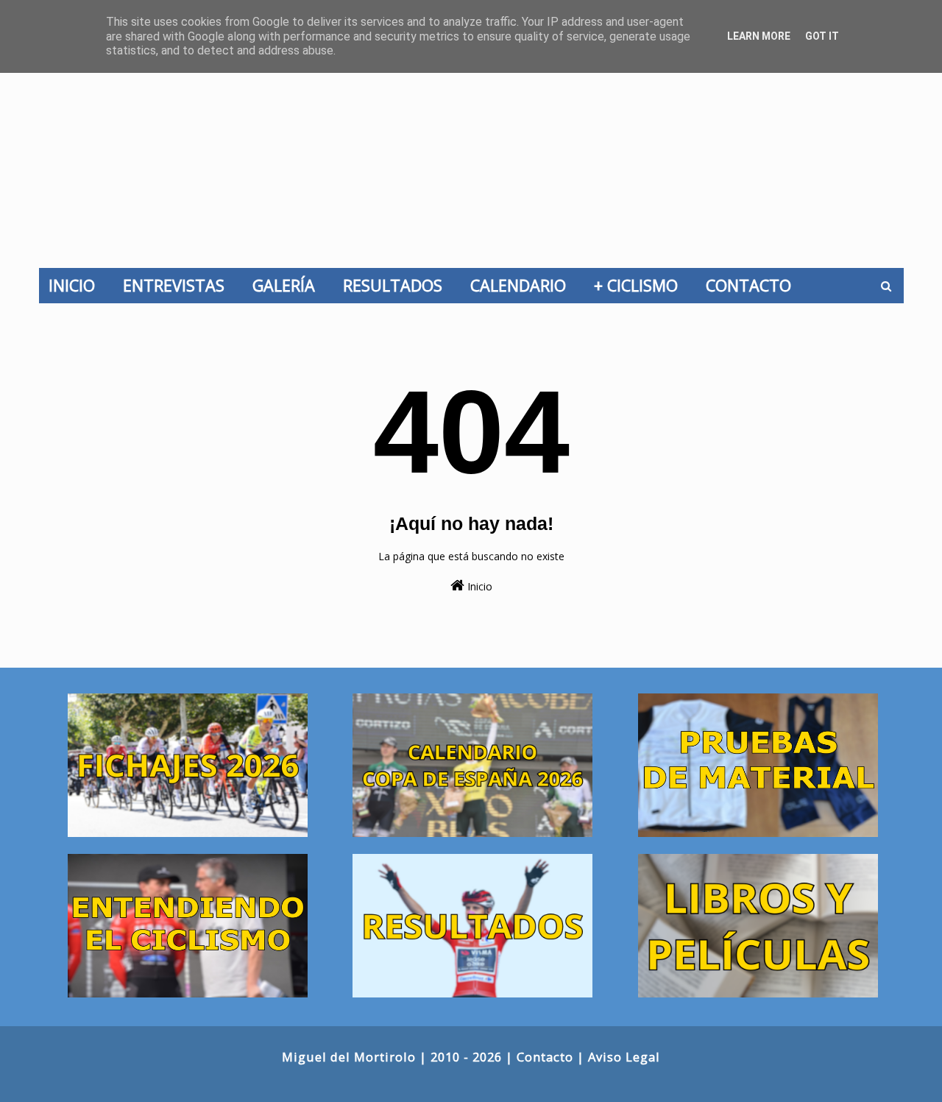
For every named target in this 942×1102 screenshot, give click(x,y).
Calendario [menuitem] (522, 285)
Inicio (478, 586)
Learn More (758, 36)
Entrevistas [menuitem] (178, 285)
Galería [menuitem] (288, 285)
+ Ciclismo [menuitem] (640, 285)
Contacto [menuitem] (753, 285)
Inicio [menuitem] (76, 285)
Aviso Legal (624, 1056)
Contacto (545, 1056)
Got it (822, 36)
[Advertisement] (471, 157)
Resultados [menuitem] (397, 285)
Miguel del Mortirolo (349, 1056)
